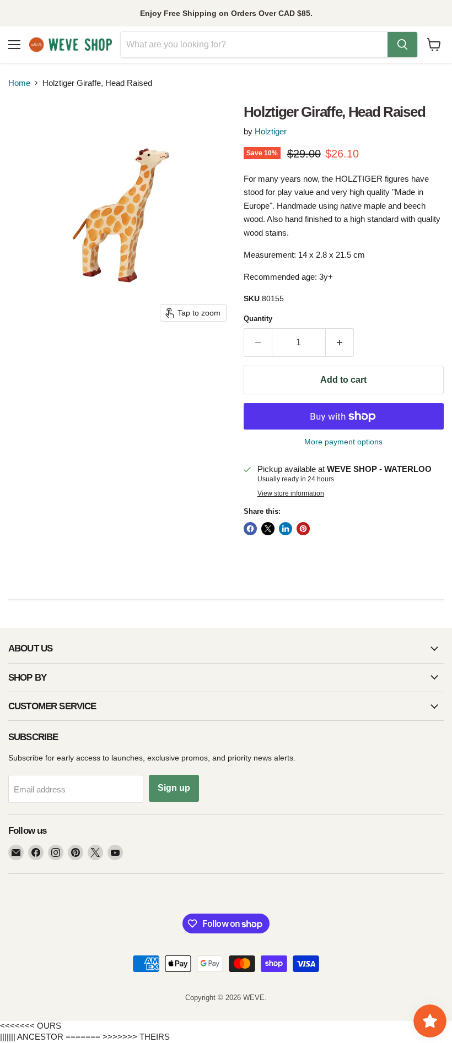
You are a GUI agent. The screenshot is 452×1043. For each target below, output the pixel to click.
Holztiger (271, 131)
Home (19, 83)
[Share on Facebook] (250, 528)
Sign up (174, 787)
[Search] (402, 44)
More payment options (343, 441)
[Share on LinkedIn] (285, 528)
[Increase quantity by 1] (340, 342)
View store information (290, 493)
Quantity (258, 318)
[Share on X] (268, 528)
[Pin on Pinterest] (303, 528)
